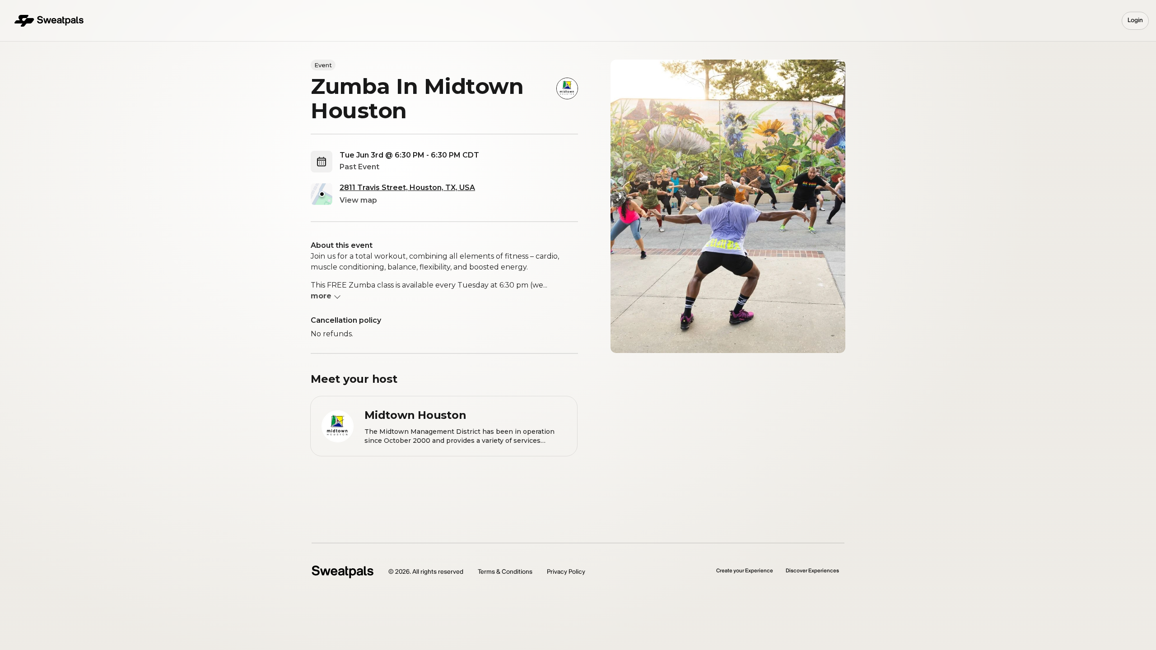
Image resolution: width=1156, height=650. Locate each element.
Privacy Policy (566, 572)
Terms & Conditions (505, 572)
